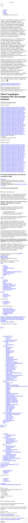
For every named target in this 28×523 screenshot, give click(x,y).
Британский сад (9, 358)
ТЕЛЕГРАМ (3, 484)
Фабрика (3, 292)
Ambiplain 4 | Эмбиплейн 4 (12, 385)
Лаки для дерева (10, 442)
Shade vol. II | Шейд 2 (11, 364)
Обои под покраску (10, 406)
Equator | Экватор (10, 365)
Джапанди (8, 392)
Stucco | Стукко (9, 416)
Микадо (8, 391)
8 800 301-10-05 (4, 256)
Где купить (3, 483)
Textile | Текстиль (10, 417)
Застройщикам (6, 302)
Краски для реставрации (11, 441)
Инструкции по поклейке (9, 309)
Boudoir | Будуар (9, 378)
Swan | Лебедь (9, 409)
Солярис (8, 387)
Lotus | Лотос (9, 415)
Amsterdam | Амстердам (11, 398)
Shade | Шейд (9, 370)
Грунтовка (8, 436)
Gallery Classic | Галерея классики (13, 372)
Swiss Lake (5, 281)
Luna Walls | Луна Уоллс (8, 268)
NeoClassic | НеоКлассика (12, 402)
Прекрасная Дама (10, 350)
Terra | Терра (9, 419)
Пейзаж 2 (8, 353)
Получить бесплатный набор (7, 514)
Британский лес (9, 360)
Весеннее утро (9, 382)
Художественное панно (11, 366)
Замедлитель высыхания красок (13, 452)
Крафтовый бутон (10, 344)
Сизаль (7, 338)
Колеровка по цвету (8, 289)
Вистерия (8, 348)
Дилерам (5, 303)
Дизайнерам (6, 301)
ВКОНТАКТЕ (9, 484)
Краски (2, 277)
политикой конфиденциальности (12, 519)
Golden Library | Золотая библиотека (14, 363)
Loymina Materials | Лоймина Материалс (12, 271)
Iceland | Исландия (10, 394)
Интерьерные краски (11, 435)
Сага (7, 343)
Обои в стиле (6, 274)
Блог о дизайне (6, 295)
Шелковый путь (9, 352)
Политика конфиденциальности (8, 319)
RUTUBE (15, 484)
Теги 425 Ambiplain (5, 462)
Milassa (5, 270)
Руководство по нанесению (9, 288)
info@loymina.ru (4, 257)
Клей (4, 275)
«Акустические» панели (11, 339)
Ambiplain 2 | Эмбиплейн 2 (12, 400)
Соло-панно (9, 337)
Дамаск (7, 383)
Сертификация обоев (8, 312)
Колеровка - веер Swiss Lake (9, 284)
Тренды (5, 265)
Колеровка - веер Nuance (9, 286)
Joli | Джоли (8, 411)
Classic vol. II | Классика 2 (12, 376)
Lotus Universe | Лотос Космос (13, 414)
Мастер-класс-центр (8, 470)
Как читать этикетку (8, 308)
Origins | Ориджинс (10, 367)
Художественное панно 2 (12, 359)
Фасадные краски (10, 439)
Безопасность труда (7, 313)
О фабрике (5, 294)
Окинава (8, 389)
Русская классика (10, 356)
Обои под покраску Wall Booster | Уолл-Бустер (16, 386)
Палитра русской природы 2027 (10, 464)
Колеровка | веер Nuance (9, 456)
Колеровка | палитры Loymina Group (11, 458)
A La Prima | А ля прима (11, 361)
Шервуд (8, 349)
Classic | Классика (10, 408)
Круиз (7, 342)
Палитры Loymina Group (11, 449)
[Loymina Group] (7, 2)
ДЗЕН (19, 484)
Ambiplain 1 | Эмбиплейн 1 (12, 404)
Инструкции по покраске (9, 310)
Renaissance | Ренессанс (11, 380)
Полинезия (8, 388)
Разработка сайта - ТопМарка (7, 321)
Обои (2, 263)
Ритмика (8, 403)
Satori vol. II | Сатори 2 (11, 377)
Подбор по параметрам (8, 272)
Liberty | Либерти (10, 371)
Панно (4, 425)
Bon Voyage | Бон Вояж (11, 399)
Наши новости (6, 471)
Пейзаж (8, 355)
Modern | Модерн (10, 405)
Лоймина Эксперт (7, 283)
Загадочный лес (9, 347)
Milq (4, 282)
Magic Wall (5, 266)
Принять (2, 521)
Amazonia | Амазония (11, 369)
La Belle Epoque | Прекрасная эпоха (14, 375)
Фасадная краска (10, 447)
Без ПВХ (5, 314)
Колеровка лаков (7, 287)
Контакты (5, 296)
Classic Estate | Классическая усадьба (14, 395)
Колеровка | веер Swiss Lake (9, 455)
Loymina (5, 269)
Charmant (5, 279)
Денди (7, 354)
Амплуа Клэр (9, 374)
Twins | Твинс (9, 410)
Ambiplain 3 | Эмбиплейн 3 (12, 393)
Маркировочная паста (11, 454)
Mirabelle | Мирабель (10, 397)
